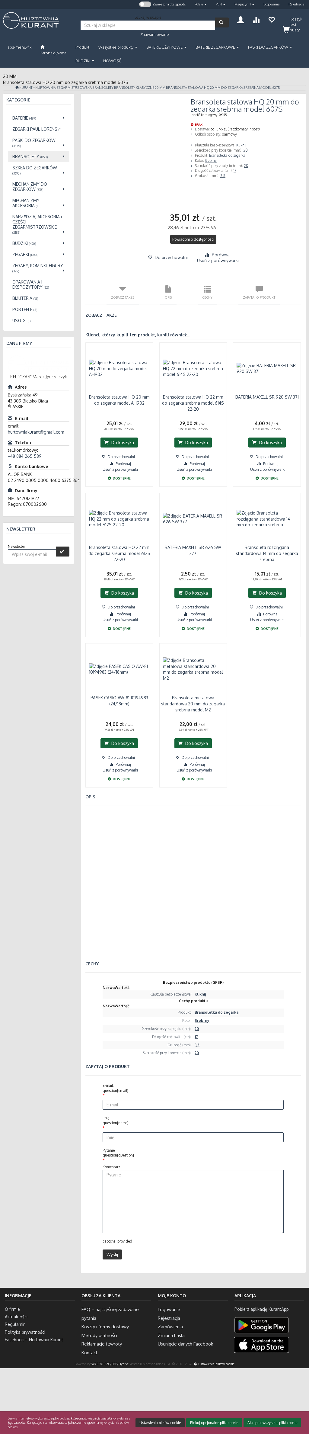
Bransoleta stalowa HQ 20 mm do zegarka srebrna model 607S (223, 87)
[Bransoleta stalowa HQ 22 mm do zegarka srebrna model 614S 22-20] (193, 368)
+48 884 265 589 (25, 456)
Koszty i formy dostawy (105, 1327)
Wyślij (112, 1254)
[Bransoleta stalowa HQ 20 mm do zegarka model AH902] (119, 368)
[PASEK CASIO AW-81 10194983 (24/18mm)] (119, 669)
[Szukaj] (222, 22)
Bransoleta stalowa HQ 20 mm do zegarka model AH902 (119, 400)
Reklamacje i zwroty (101, 1344)
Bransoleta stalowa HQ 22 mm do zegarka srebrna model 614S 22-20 (193, 402)
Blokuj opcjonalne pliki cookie (214, 1422)
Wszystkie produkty (116, 47)
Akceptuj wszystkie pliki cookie (272, 1422)
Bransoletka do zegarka (227, 155)
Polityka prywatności (25, 1332)
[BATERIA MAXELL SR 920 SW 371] (267, 368)
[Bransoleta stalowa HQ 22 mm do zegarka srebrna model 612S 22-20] (119, 519)
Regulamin (15, 1324)
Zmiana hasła (171, 1335)
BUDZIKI (83, 60)
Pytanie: (118, 1153)
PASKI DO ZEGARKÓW (268, 47)
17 (235, 170)
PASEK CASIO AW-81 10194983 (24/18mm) (119, 700)
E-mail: (115, 1088)
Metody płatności (99, 1335)
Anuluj (299, 1404)
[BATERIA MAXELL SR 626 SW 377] (193, 519)
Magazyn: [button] (242, 4)
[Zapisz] (62, 552)
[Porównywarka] (256, 19)
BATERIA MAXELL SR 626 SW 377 (193, 550)
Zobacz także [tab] (122, 297)
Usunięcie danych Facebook (185, 1344)
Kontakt (89, 1352)
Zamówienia (170, 1327)
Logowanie (271, 4)
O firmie (12, 1309)
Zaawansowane (154, 34)
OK (281, 1404)
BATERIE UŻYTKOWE (164, 47)
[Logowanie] (240, 19)
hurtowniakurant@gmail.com (36, 432)
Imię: (116, 1120)
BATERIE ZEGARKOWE (216, 47)
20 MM (160, 87)
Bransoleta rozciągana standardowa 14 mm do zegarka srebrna (267, 553)
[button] (200, 4)
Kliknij (241, 145)
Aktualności (16, 1316)
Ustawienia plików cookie (215, 1364)
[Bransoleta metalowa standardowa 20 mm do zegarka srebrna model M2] (193, 669)
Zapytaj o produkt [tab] (259, 297)
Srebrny (211, 160)
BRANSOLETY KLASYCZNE (134, 87)
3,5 (222, 175)
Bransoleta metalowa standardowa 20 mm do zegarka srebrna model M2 (193, 703)
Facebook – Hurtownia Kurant (34, 1339)
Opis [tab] (168, 297)
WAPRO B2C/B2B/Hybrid (109, 1364)
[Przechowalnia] (271, 19)
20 (245, 150)
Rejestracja (296, 4)
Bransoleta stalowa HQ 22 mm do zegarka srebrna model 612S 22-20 (119, 553)
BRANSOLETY (102, 87)
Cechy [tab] (207, 297)
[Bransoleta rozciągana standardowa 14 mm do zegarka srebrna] (267, 519)
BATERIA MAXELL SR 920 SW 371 (267, 396)
